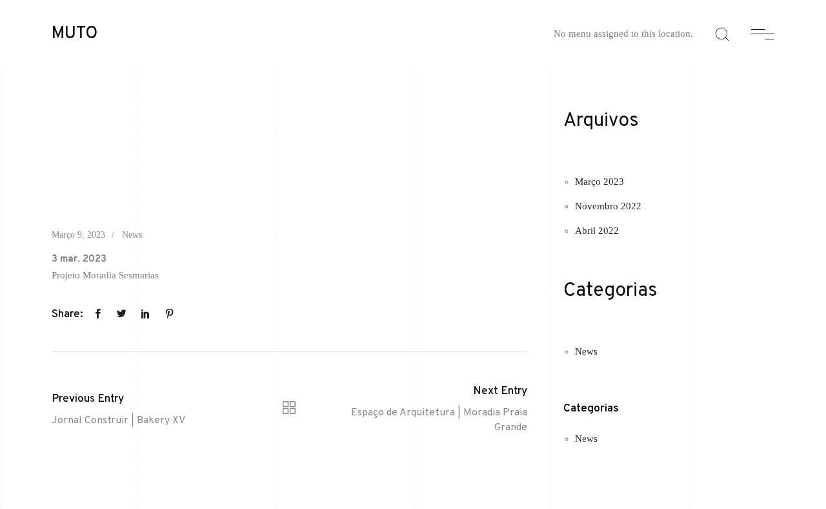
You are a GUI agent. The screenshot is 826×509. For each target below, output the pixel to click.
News (132, 235)
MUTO (74, 34)
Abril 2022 (597, 230)
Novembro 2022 (608, 206)
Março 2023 (599, 181)
